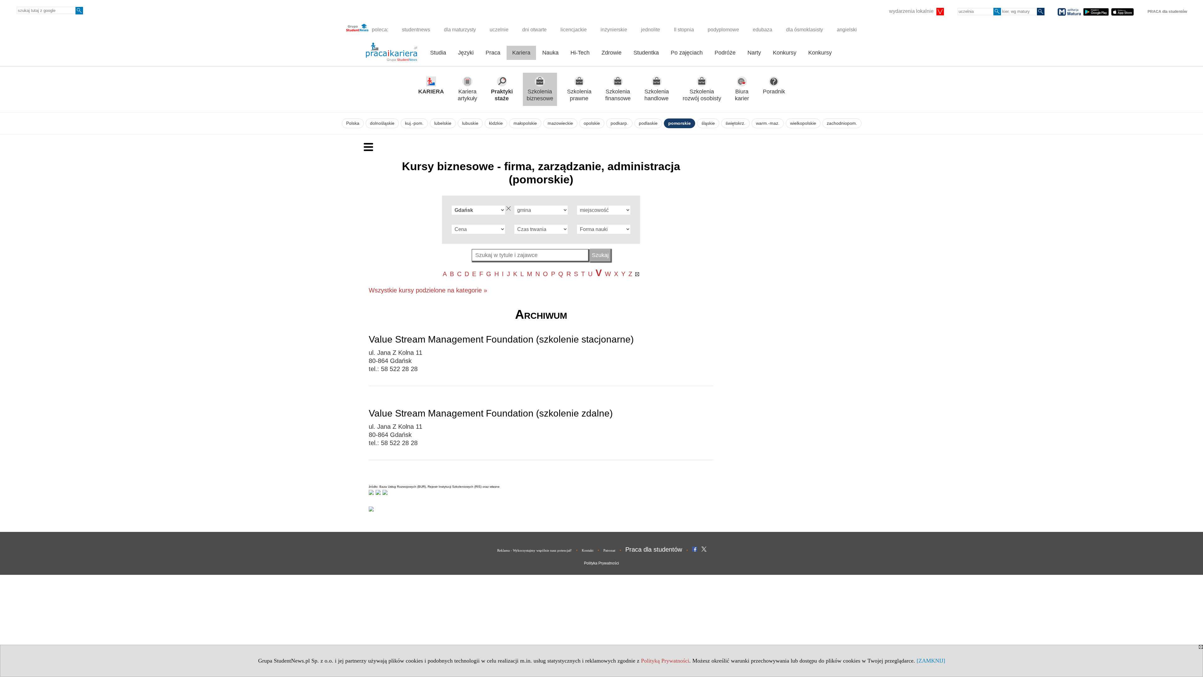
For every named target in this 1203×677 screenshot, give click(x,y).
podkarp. (619, 123)
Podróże (725, 53)
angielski (847, 29)
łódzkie (496, 123)
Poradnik (774, 91)
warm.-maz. (767, 123)
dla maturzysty (460, 29)
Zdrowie (612, 53)
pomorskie (679, 123)
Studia (438, 53)
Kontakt (587, 550)
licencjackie (573, 29)
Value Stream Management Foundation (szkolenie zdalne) (491, 413)
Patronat (609, 550)
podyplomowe (723, 29)
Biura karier (742, 95)
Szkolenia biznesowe (540, 95)
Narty (754, 53)
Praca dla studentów (653, 549)
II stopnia (684, 29)
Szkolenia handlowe (656, 95)
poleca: (379, 29)
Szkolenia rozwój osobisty (702, 95)
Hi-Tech (580, 53)
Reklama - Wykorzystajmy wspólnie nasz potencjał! (534, 550)
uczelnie (499, 29)
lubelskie (442, 123)
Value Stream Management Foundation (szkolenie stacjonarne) (501, 339)
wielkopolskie (803, 123)
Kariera (521, 53)
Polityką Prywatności (665, 661)
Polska (352, 123)
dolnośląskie (382, 123)
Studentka (646, 53)
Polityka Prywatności (601, 563)
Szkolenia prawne (579, 95)
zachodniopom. (842, 123)
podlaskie (648, 123)
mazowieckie (560, 123)
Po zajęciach (687, 53)
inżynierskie (614, 29)
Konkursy (784, 53)
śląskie (708, 123)
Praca (493, 53)
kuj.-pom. (414, 123)
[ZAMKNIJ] (931, 661)
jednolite (650, 29)
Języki (466, 53)
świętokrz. (735, 123)
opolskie (592, 123)
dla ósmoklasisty (804, 29)
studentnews (416, 29)
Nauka (550, 53)
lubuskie (470, 123)
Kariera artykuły (467, 95)
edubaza (762, 29)
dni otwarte (534, 29)
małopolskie (525, 123)
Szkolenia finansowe (618, 95)
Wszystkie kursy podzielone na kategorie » (428, 290)
